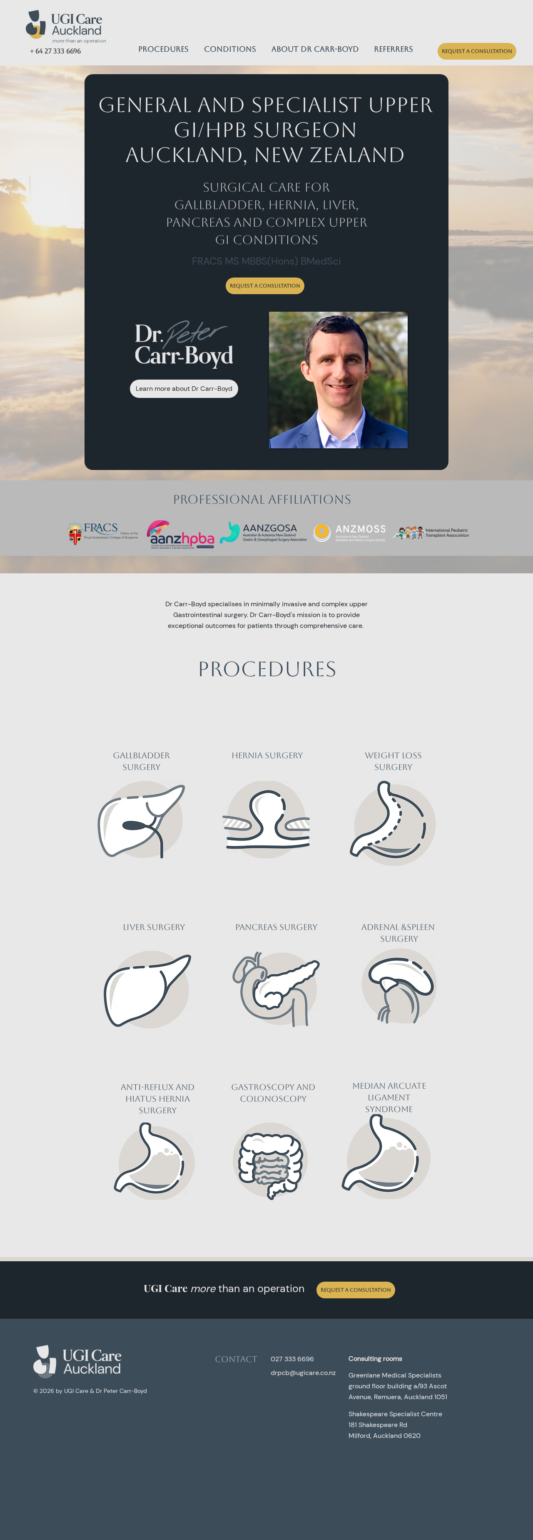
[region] (141, 831)
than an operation (79, 41)
